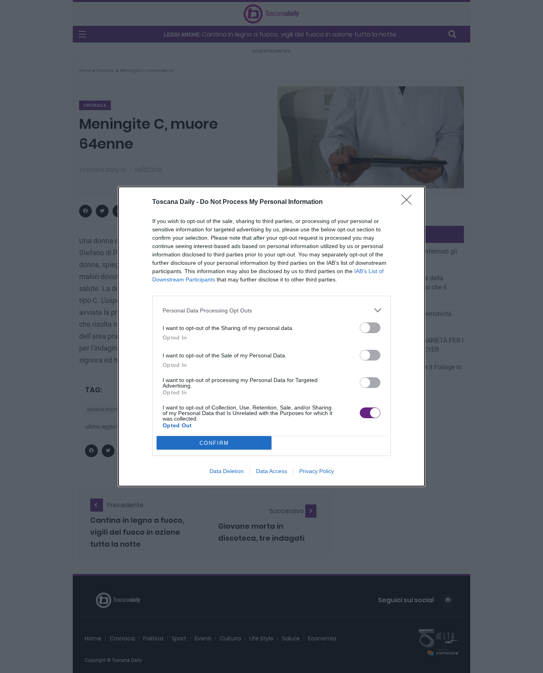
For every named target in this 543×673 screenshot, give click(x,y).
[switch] (370, 327)
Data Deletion (226, 471)
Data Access (271, 471)
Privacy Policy (316, 471)
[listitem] (271, 310)
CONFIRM (214, 443)
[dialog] (271, 336)
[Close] (409, 202)
